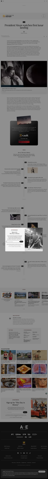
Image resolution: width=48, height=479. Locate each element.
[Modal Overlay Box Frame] (24, 239)
